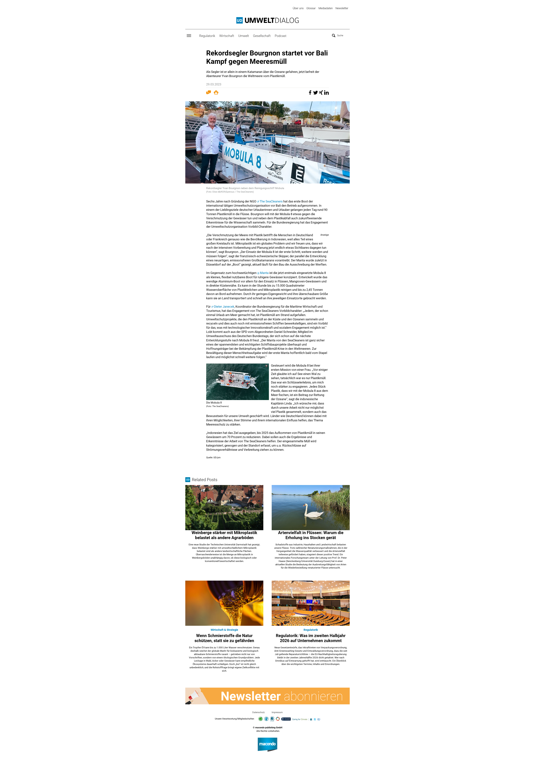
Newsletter (341, 8)
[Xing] (321, 94)
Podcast (280, 36)
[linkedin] (326, 94)
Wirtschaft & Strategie (224, 629)
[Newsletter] (267, 696)
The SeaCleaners (271, 201)
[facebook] (310, 94)
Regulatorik (207, 36)
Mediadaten (325, 8)
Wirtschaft (226, 36)
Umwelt (243, 36)
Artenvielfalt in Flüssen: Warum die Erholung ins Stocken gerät (310, 535)
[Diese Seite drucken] (216, 93)
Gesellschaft (262, 36)
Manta (264, 273)
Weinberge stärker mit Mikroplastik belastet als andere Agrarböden (224, 535)
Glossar (311, 8)
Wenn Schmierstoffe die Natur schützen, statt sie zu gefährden (224, 638)
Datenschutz (258, 712)
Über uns (298, 8)
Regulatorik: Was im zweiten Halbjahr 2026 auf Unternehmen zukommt (311, 638)
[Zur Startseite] (267, 20)
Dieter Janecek (224, 306)
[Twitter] (316, 94)
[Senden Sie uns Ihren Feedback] (208, 93)
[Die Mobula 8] (237, 382)
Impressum (277, 712)
